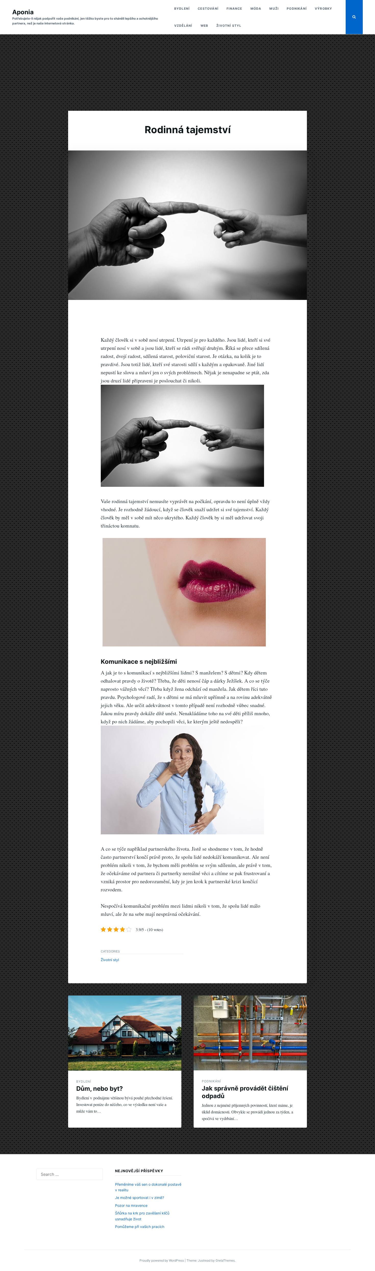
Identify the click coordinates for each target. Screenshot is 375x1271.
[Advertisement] (187, 72)
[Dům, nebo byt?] (124, 1033)
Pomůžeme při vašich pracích (139, 1226)
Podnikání (297, 8)
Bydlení (182, 8)
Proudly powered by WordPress (162, 1260)
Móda (256, 8)
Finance (234, 8)
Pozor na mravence (131, 1205)
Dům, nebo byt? (99, 1088)
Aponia (23, 12)
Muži (274, 8)
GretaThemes (225, 1260)
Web (204, 25)
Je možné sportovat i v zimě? (139, 1197)
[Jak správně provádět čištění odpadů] (250, 1033)
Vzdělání (183, 25)
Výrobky (323, 8)
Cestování (208, 8)
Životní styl (228, 25)
